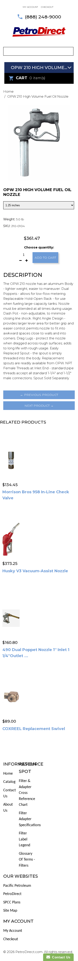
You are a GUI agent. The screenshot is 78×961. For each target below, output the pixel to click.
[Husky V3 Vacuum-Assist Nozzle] (11, 539)
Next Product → (39, 406)
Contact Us (60, 957)
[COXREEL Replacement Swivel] (11, 696)
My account (30, 7)
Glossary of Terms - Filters (27, 860)
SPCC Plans (11, 902)
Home (8, 91)
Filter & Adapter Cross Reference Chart (27, 793)
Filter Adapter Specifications (30, 819)
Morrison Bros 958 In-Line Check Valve (35, 495)
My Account (12, 931)
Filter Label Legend (24, 839)
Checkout (47, 7)
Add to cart (45, 258)
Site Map (10, 911)
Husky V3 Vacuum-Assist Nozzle (35, 571)
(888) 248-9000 (43, 16)
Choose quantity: (39, 247)
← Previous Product (39, 395)
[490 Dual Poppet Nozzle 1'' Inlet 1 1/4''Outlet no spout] (11, 618)
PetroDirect (12, 894)
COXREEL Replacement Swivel (33, 728)
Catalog (9, 782)
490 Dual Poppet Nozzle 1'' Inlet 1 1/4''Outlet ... (35, 652)
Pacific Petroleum (17, 886)
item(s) (30, 78)
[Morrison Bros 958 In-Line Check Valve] (11, 460)
